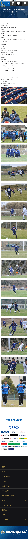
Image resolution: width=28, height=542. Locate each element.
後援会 (4, 510)
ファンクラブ (6, 505)
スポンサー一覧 (17, 0)
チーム (4, 481)
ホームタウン (6, 491)
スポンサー (6, 476)
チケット (5, 472)
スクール (5, 519)
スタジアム (6, 486)
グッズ (4, 500)
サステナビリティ (8, 496)
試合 (3, 467)
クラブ (4, 462)
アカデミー (6, 515)
